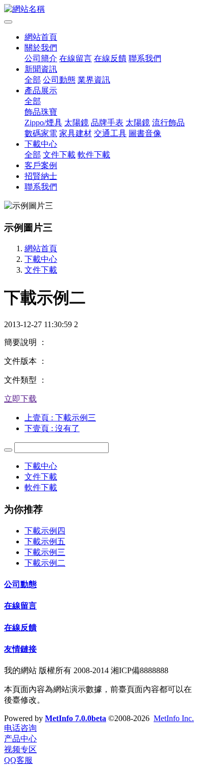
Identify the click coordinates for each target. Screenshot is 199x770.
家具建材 (75, 133)
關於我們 (40, 47)
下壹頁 (52, 428)
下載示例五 (44, 541)
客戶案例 (40, 165)
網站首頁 (40, 37)
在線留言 (75, 58)
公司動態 (59, 79)
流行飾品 (168, 122)
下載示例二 (44, 563)
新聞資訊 (40, 69)
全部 (32, 79)
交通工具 (110, 133)
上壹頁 (60, 417)
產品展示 (40, 90)
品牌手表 (107, 122)
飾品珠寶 (40, 112)
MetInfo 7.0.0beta (75, 718)
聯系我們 (145, 58)
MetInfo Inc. (174, 718)
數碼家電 (40, 133)
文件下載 (59, 154)
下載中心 (40, 144)
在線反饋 (110, 58)
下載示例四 (44, 530)
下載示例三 (44, 552)
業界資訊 (94, 79)
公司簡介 (40, 58)
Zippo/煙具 (43, 122)
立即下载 (20, 398)
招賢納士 (40, 176)
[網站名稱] (99, 9)
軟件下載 (94, 154)
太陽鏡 (76, 122)
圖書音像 (145, 133)
